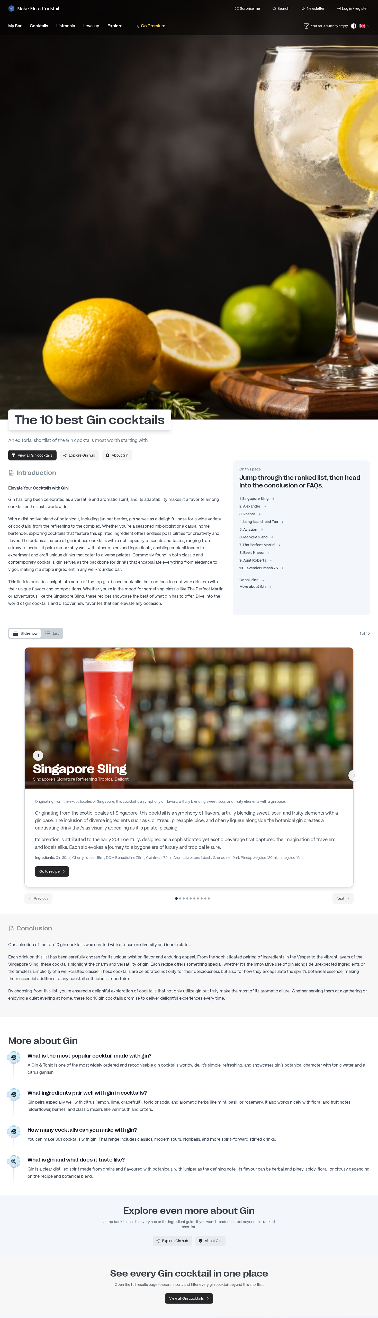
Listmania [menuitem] (65, 26)
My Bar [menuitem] (15, 26)
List (56, 633)
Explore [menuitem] (114, 26)
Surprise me (250, 8)
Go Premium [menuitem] (153, 26)
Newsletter (316, 8)
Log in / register (355, 8)
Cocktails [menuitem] (39, 26)
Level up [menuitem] (91, 26)
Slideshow (29, 633)
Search (283, 8)
